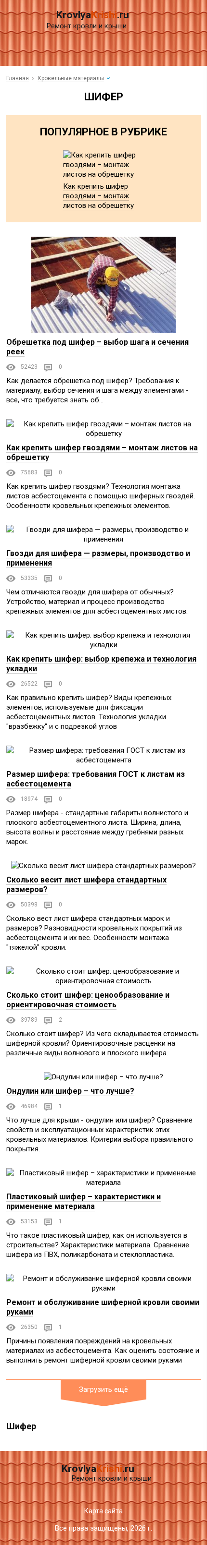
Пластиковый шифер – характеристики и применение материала (83, 1201)
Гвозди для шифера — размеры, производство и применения (98, 558)
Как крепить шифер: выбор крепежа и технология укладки (101, 663)
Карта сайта (103, 1511)
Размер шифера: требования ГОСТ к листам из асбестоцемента (95, 779)
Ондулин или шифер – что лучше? (70, 1091)
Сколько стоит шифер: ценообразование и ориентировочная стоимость (87, 999)
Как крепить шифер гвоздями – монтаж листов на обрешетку (98, 196)
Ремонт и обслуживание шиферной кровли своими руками (102, 1307)
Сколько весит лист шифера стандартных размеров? (86, 884)
